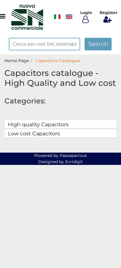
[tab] (60, 124)
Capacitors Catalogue (58, 60)
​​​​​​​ (57, 16)
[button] (98, 44)
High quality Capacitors (38, 124)
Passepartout (73, 155)
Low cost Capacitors (34, 133)
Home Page (16, 60)
